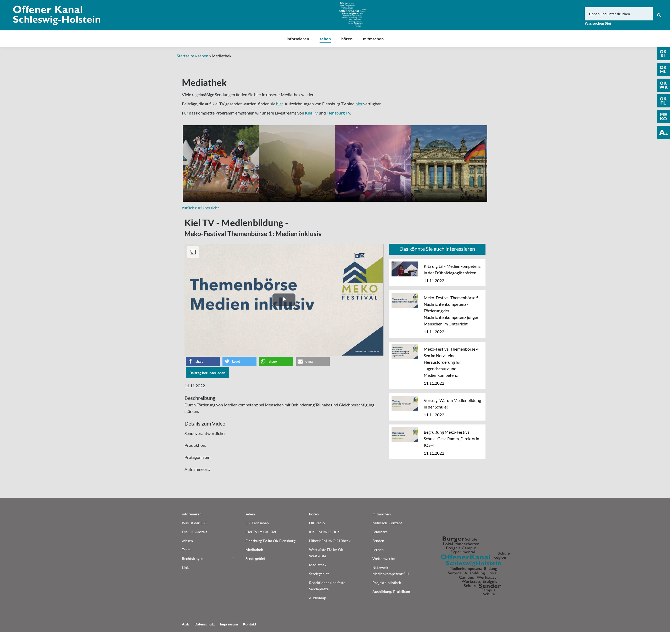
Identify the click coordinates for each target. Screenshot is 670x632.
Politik (449, 163)
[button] (203, 361)
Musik (373, 163)
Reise (297, 163)
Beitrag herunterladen (207, 373)
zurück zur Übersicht (200, 207)
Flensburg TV (338, 112)
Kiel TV (311, 112)
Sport (221, 163)
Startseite (185, 55)
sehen (203, 55)
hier (279, 103)
